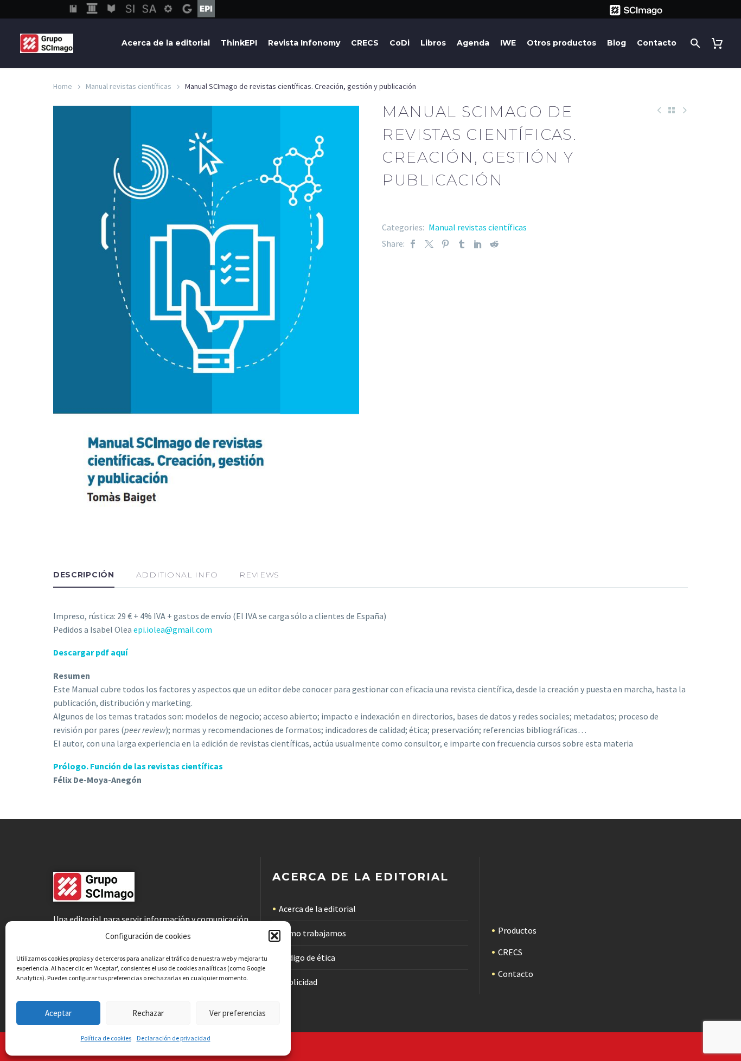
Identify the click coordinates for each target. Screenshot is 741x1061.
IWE (508, 43)
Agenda (473, 43)
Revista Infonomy (304, 43)
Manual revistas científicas (128, 86)
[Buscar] (694, 43)
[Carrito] (719, 43)
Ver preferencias (237, 1013)
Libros (433, 43)
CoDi (399, 43)
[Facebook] (413, 243)
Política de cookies (106, 1038)
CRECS (365, 43)
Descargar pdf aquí (90, 652)
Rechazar (148, 1013)
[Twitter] (429, 243)
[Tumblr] (461, 243)
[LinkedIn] (478, 243)
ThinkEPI (239, 43)
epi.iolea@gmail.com (172, 629)
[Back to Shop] (671, 110)
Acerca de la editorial (166, 43)
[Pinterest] (445, 243)
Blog (616, 43)
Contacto (656, 43)
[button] (274, 935)
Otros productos (561, 43)
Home (62, 86)
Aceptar (58, 1013)
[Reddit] (494, 243)
